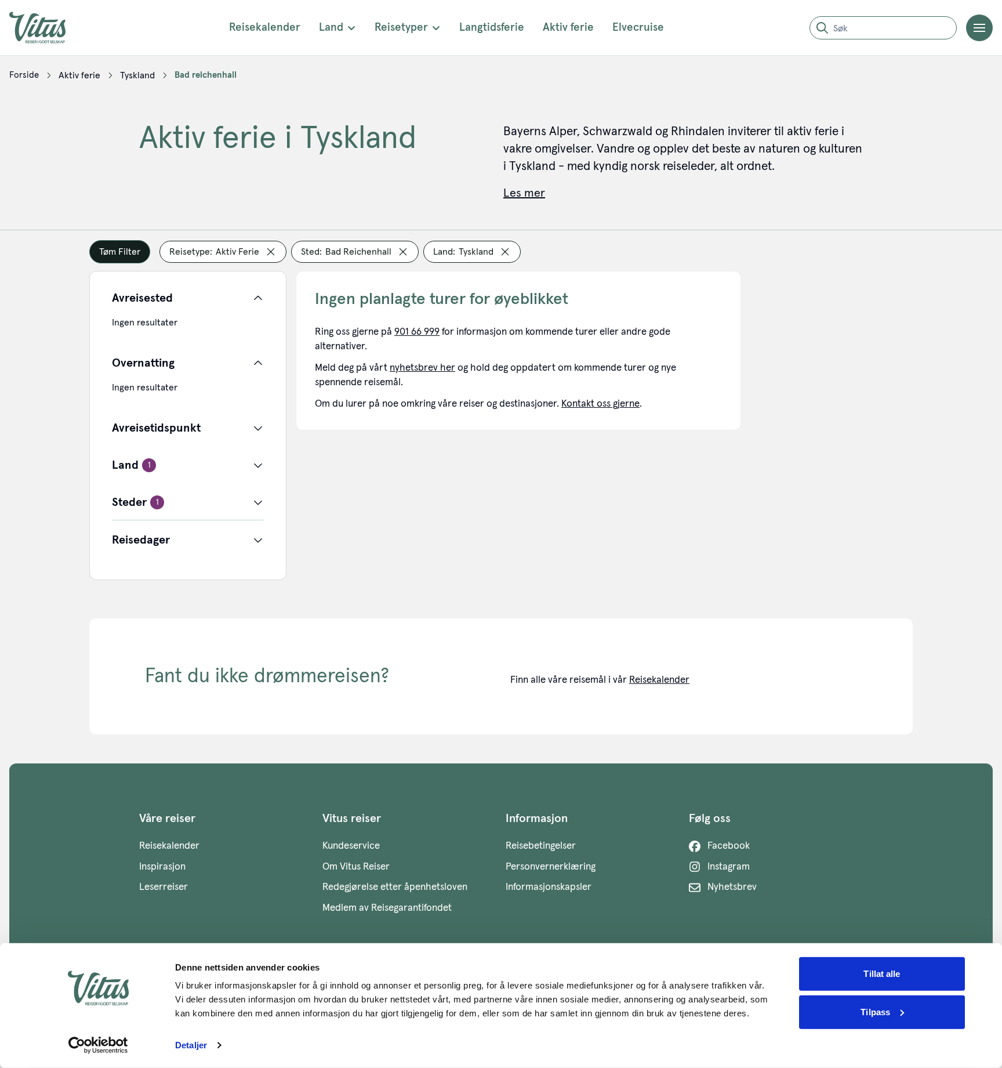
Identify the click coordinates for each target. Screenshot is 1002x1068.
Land (331, 27)
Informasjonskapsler (548, 887)
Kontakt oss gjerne (600, 404)
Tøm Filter (119, 251)
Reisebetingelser (541, 846)
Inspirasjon (162, 867)
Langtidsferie (491, 27)
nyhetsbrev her (422, 368)
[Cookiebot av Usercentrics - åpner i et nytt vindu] (98, 1045)
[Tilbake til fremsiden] (46, 28)
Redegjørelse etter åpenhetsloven (394, 887)
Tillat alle (881, 974)
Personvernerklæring (551, 867)
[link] (24, 75)
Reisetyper (401, 27)
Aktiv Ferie (79, 75)
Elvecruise (638, 27)
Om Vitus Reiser (356, 867)
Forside (24, 75)
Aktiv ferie (568, 27)
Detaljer (191, 1045)
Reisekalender (264, 27)
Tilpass (875, 1011)
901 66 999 (417, 332)
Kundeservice (351, 846)
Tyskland (137, 75)
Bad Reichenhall (206, 75)
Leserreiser (163, 887)
